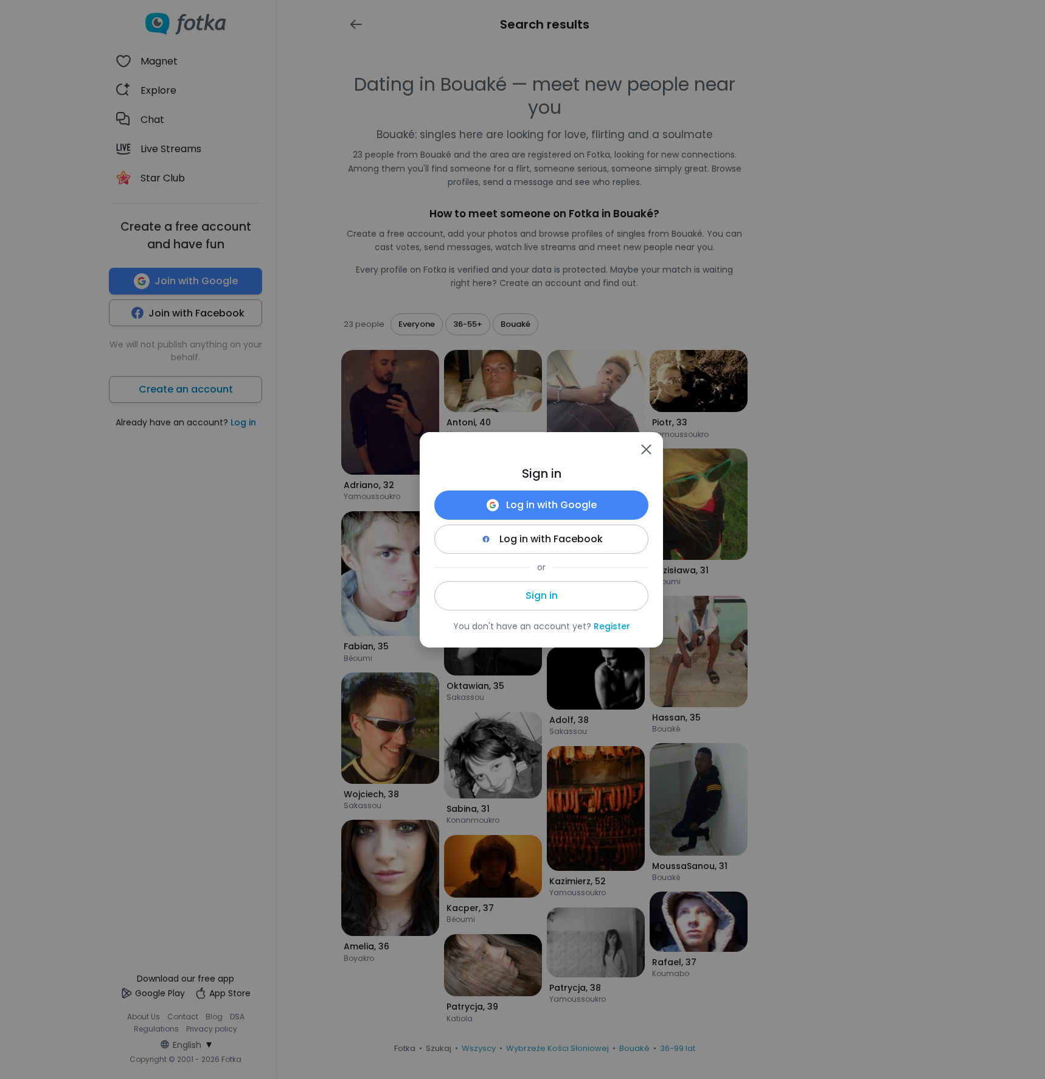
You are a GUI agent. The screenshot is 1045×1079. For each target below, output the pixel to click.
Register (612, 626)
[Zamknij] (646, 449)
